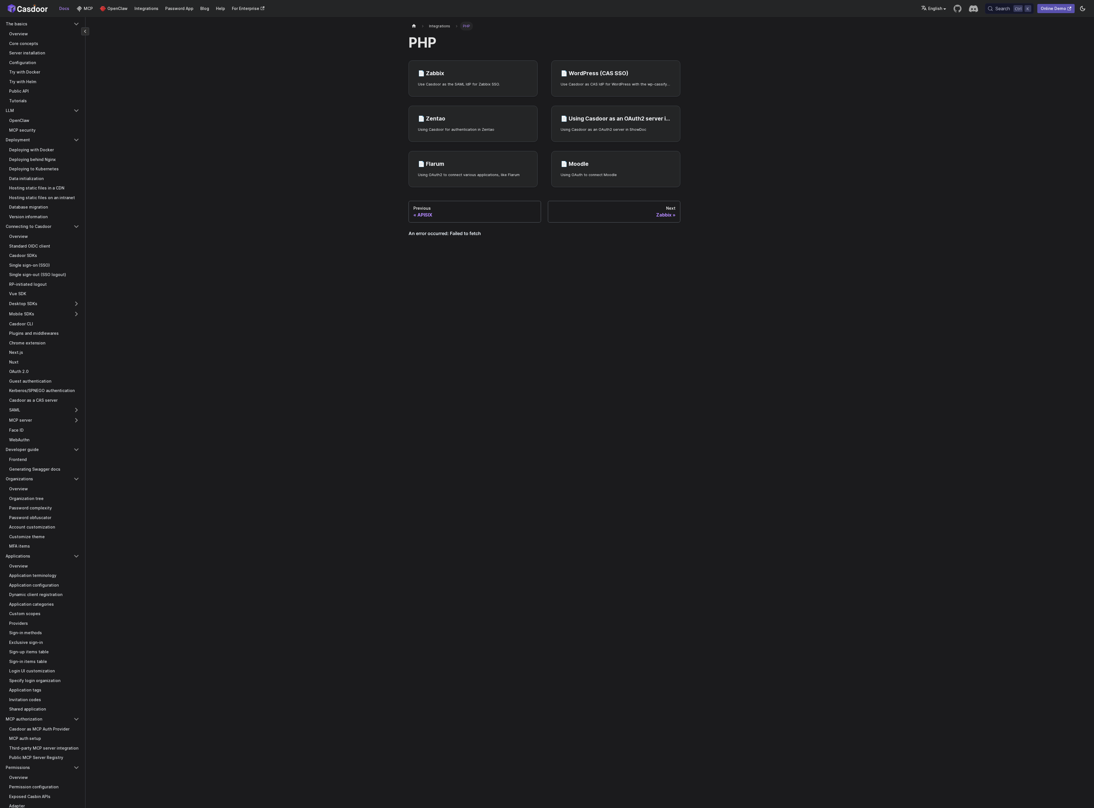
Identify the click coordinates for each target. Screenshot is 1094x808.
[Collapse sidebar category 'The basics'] (76, 23)
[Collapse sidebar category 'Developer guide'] (76, 449)
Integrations (146, 8)
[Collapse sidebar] (85, 31)
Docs (64, 8)
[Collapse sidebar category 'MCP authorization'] (76, 719)
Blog (204, 8)
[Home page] (414, 26)
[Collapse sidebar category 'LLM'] (76, 110)
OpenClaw (117, 8)
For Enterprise (245, 8)
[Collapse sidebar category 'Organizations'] (76, 478)
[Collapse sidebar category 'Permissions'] (76, 767)
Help (220, 8)
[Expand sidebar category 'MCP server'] (76, 420)
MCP (88, 8)
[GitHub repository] (958, 8)
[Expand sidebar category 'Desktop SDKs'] (76, 303)
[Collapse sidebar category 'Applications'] (76, 556)
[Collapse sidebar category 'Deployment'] (76, 139)
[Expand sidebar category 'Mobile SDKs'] (76, 314)
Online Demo (1053, 8)
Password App (179, 8)
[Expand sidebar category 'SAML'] (76, 410)
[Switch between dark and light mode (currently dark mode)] (1082, 8)
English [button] (935, 8)
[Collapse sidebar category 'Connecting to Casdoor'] (76, 226)
